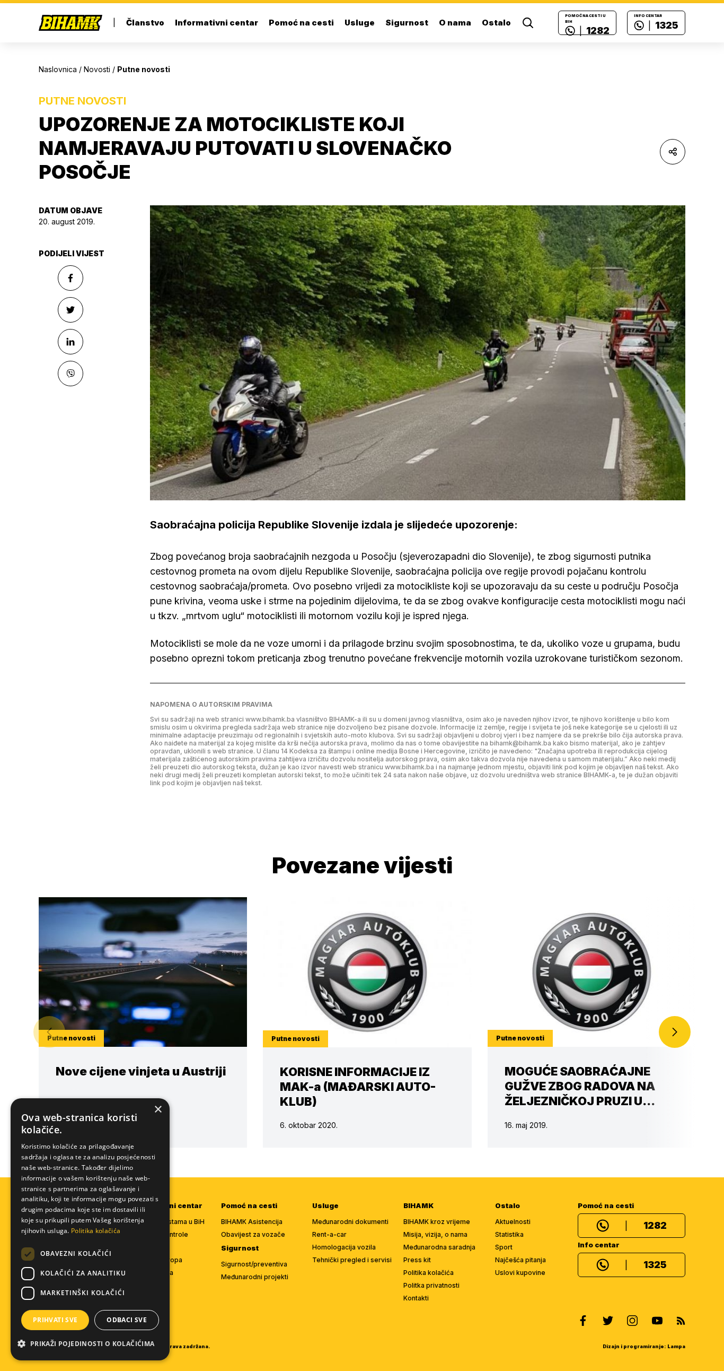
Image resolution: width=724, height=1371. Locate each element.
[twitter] (608, 1320)
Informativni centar (216, 23)
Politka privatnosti (431, 1285)
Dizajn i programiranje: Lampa (644, 1346)
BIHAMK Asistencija (251, 1222)
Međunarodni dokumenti (350, 1222)
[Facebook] (70, 278)
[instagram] (632, 1320)
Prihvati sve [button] (55, 1319)
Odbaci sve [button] (127, 1319)
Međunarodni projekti (254, 1277)
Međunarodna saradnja (439, 1247)
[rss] (681, 1320)
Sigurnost (406, 23)
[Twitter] (70, 310)
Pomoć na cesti (301, 23)
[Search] (528, 22)
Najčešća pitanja (520, 1260)
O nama (455, 23)
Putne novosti (82, 100)
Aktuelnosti (513, 1222)
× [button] (158, 1110)
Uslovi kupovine (520, 1273)
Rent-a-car (329, 1234)
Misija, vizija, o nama (435, 1234)
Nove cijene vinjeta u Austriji (141, 1071)
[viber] (70, 373)
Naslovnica (58, 69)
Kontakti (416, 1298)
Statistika (509, 1234)
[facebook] (583, 1320)
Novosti (97, 69)
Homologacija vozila (344, 1247)
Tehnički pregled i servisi (352, 1260)
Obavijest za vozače (253, 1234)
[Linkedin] (70, 341)
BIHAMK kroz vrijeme (436, 1222)
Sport (504, 1247)
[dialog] (90, 1229)
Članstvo (145, 23)
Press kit (417, 1260)
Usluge (360, 23)
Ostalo (496, 23)
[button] (675, 1032)
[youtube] (657, 1320)
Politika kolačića (428, 1273)
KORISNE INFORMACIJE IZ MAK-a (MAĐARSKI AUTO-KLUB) (358, 1086)
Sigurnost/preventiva (254, 1264)
